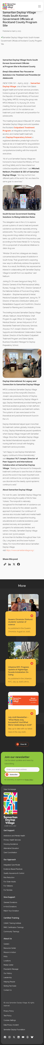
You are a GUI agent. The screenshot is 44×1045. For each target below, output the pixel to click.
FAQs (5, 956)
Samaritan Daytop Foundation (14, 1029)
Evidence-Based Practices (13, 869)
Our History (8, 973)
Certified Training (11, 918)
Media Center (8, 965)
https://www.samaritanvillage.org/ (20, 550)
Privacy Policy (29, 779)
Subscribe (13, 774)
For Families (8, 890)
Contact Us (8, 990)
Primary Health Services (12, 840)
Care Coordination (10, 852)
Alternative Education (11, 848)
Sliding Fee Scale (10, 986)
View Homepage (10, 789)
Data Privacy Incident (11, 1025)
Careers (6, 944)
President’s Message (11, 969)
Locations (7, 961)
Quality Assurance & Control (14, 873)
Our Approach (10, 860)
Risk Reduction (9, 877)
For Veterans (8, 886)
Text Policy (8, 1016)
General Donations (10, 902)
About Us (8, 939)
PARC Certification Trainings (14, 927)
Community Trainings (11, 931)
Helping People (9, 982)
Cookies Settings (10, 1020)
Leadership (8, 977)
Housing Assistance (11, 844)
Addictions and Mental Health (14, 836)
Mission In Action (10, 952)
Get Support (9, 830)
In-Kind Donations (10, 907)
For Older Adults (10, 882)
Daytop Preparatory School (19, 137)
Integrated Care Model (12, 865)
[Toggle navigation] (39, 6)
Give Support (9, 897)
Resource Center (10, 948)
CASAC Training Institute (12, 923)
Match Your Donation (11, 911)
